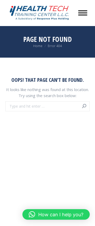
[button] (56, 214)
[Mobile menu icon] (83, 13)
